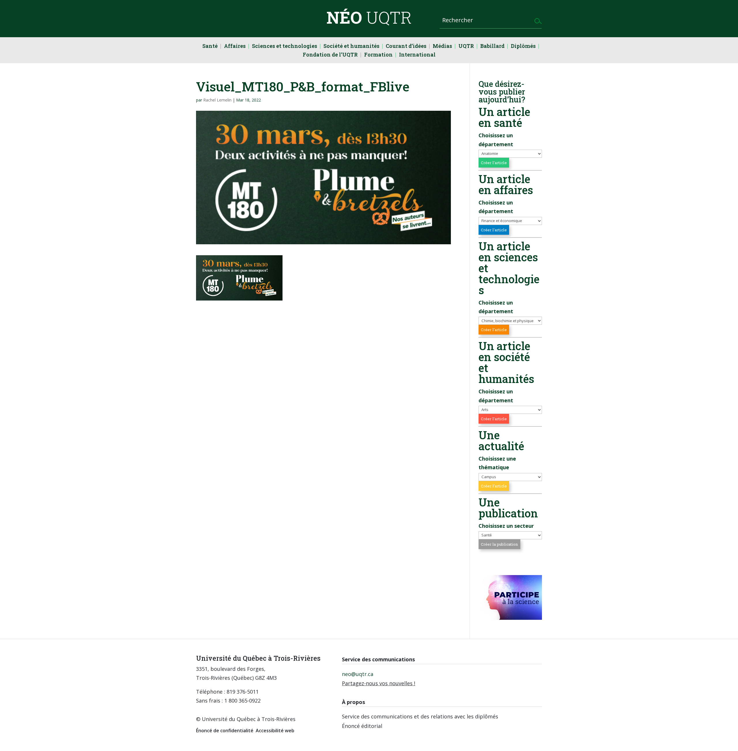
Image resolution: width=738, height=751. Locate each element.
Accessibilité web (275, 730)
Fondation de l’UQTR (330, 55)
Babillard (492, 46)
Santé (210, 46)
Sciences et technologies (284, 46)
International (417, 55)
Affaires (235, 46)
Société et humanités (351, 46)
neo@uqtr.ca (357, 674)
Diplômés (523, 46)
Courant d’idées (406, 46)
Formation (378, 55)
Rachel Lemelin (217, 100)
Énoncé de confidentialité (224, 730)
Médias (442, 46)
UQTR (466, 46)
